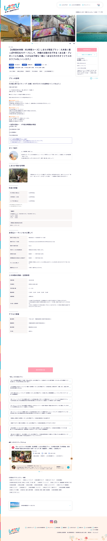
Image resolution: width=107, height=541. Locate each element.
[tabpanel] (53, 28)
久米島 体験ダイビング (39, 480)
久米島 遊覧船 (59, 480)
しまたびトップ (30, 527)
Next (74, 43)
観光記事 (58, 527)
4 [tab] (36, 43)
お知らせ (81, 527)
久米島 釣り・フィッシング (43, 482)
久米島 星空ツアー (23, 487)
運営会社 (89, 532)
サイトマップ (95, 532)
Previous (70, 43)
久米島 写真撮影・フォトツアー (35, 487)
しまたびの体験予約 (75, 5)
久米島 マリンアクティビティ (15, 480)
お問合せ (96, 527)
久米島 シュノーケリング (28, 480)
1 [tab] (32, 43)
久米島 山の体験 (21, 485)
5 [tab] (37, 43)
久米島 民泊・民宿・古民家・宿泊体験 (42, 489)
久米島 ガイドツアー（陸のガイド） (50, 487)
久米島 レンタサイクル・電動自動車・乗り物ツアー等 (60, 482)
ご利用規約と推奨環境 (61, 532)
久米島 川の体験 (29, 485)
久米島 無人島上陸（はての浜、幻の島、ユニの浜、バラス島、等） (23, 482)
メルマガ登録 (95, 529)
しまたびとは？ (73, 527)
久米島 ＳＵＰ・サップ (50, 480)
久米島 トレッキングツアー (49, 485)
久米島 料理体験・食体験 (56, 489)
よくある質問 (88, 527)
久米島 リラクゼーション (14, 492)
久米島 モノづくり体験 (14, 489)
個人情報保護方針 (70, 532)
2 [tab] (33, 43)
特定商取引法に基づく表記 (81, 532)
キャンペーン (87, 5)
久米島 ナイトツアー (14, 487)
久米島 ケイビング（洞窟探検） (63, 485)
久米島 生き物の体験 (38, 485)
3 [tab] (41, 471)
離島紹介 (65, 527)
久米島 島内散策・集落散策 (64, 487)
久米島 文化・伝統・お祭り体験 (26, 489)
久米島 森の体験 (13, 485)
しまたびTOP (64, 5)
